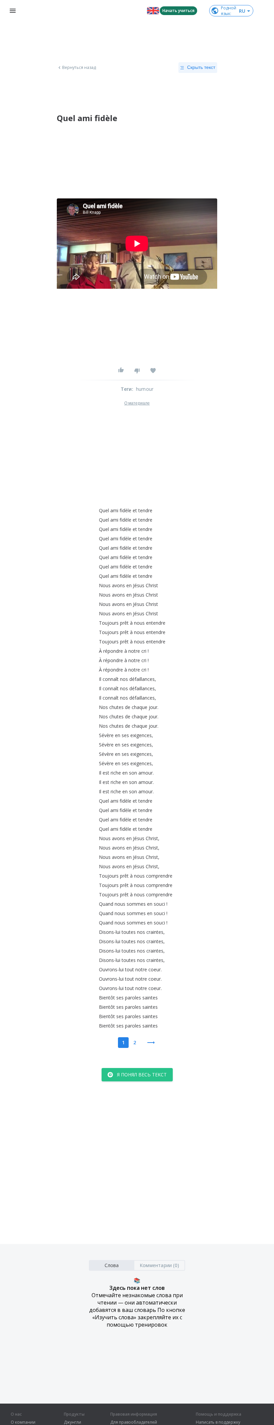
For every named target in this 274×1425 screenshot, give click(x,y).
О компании (23, 1422)
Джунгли (72, 1422)
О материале (137, 403)
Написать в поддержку (218, 1422)
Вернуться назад (79, 68)
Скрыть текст (201, 67)
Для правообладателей (133, 1422)
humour (144, 389)
